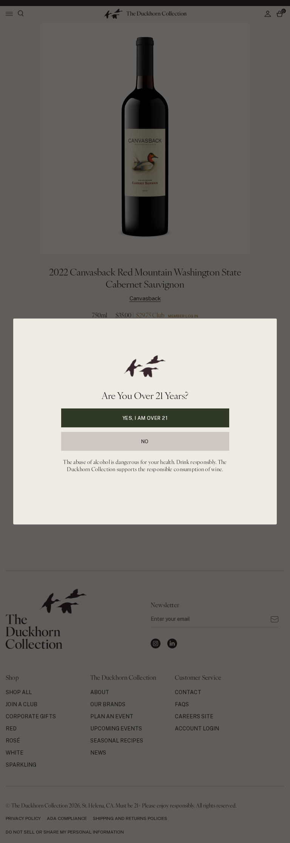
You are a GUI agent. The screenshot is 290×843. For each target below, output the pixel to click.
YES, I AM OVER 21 (145, 418)
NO (145, 441)
